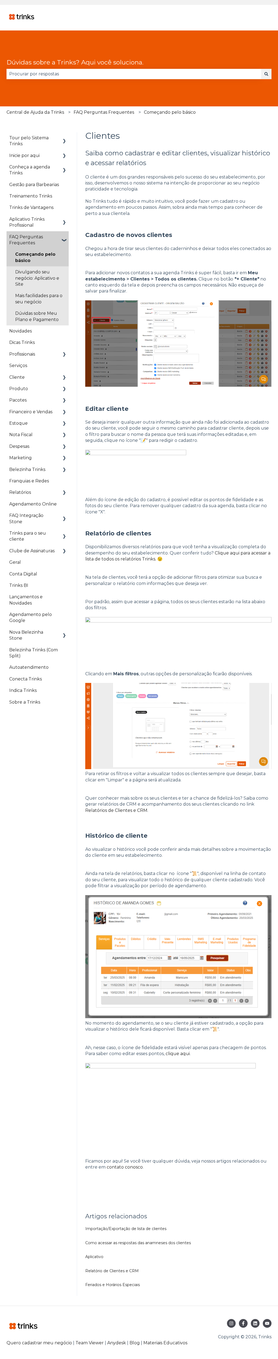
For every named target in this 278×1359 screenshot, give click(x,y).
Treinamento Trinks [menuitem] (30, 196)
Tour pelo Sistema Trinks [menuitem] (29, 140)
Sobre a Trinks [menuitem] (24, 702)
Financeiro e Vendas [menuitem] (30, 411)
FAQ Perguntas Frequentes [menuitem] (26, 239)
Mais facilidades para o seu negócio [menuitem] (38, 298)
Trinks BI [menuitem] (18, 585)
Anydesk (116, 1342)
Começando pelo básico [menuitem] (35, 257)
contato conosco (125, 1167)
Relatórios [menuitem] (20, 492)
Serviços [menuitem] (18, 365)
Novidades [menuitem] (20, 331)
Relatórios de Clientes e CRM (116, 810)
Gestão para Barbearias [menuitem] (34, 184)
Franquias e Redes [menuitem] (29, 480)
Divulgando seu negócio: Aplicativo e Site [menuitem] (37, 278)
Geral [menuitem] (15, 562)
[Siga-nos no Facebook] (243, 1323)
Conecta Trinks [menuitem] (25, 679)
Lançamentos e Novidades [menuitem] (26, 599)
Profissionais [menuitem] (22, 354)
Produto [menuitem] (18, 388)
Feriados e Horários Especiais (112, 1284)
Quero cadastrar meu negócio (39, 1342)
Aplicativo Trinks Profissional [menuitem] (27, 222)
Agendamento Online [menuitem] (33, 504)
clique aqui (178, 1053)
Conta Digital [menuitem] (23, 574)
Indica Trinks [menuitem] (23, 690)
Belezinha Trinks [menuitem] (27, 469)
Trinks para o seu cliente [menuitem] (27, 536)
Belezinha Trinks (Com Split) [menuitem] (33, 652)
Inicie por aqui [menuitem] (24, 155)
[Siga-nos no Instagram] (231, 1323)
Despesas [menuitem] (19, 446)
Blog (135, 1342)
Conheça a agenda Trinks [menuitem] (29, 169)
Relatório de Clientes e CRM (112, 1270)
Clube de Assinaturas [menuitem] (32, 550)
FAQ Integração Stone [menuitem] (26, 518)
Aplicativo (94, 1256)
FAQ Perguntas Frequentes (104, 112)
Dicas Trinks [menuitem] (22, 342)
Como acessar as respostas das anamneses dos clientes (138, 1242)
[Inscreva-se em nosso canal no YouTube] (267, 1323)
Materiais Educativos (165, 1342)
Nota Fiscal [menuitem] (21, 434)
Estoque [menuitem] (18, 423)
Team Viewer (89, 1342)
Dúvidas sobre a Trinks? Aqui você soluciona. (75, 62)
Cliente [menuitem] (17, 377)
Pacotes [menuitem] (18, 400)
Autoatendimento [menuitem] (29, 667)
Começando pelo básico (170, 112)
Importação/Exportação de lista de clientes (125, 1228)
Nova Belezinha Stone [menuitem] (26, 635)
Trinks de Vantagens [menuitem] (31, 207)
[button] (64, 138)
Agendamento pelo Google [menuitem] (30, 617)
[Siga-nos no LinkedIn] (255, 1323)
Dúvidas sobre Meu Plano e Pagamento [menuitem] (37, 316)
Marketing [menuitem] (20, 457)
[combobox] (134, 74)
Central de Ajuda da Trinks (35, 112)
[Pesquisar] (266, 74)
